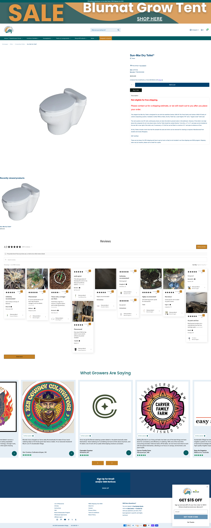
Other (11, 44)
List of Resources (59, 503)
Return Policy (92, 514)
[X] (72, 519)
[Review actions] (21, 291)
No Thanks (190, 522)
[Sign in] (202, 30)
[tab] (134, 95)
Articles (56, 506)
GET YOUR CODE (191, 517)
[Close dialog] (207, 486)
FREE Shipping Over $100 (95, 503)
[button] (133, 83)
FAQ (55, 510)
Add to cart (172, 84)
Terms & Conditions (93, 512)
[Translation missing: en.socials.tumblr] (75, 519)
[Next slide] (112, 463)
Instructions (57, 508)
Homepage (5, 44)
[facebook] (68, 519)
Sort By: (194, 265)
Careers (90, 508)
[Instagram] (57, 519)
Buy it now (136, 90)
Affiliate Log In (58, 517)
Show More (31, 305)
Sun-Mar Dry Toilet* (5, 226)
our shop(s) (143, 65)
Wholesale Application (60, 514)
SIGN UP (105, 488)
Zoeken (118, 30)
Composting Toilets (20, 44)
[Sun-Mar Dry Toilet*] (20, 202)
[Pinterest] (61, 519)
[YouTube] (65, 519)
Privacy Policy (92, 510)
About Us (91, 506)
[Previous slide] (98, 463)
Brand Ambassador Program (62, 512)
